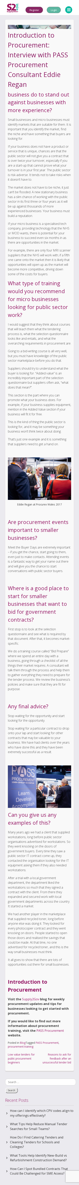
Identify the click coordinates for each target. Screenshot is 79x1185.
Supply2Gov (30, 999)
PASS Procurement (50, 1030)
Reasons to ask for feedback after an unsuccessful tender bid (57, 1058)
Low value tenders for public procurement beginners (21, 1058)
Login (54, 10)
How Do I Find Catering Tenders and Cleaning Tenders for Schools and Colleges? (36, 1142)
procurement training (20, 1046)
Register (34, 10)
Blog (23, 1042)
